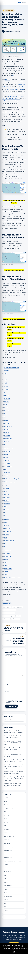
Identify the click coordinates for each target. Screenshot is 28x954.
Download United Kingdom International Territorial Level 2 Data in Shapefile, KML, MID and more (14, 778)
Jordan (6, 571)
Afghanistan (7, 556)
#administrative (6, 607)
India (5, 405)
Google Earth (7, 864)
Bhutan (6, 500)
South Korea (8, 466)
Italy (5, 414)
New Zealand (8, 442)
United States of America (11, 482)
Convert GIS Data (8, 808)
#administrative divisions (8, 613)
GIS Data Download (9, 836)
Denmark (6, 389)
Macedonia (7, 531)
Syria (5, 562)
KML (5, 875)
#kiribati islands (15, 619)
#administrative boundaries (9, 610)
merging (21, 89)
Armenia (6, 575)
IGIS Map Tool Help (9, 868)
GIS (5, 826)
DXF (5, 812)
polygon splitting (12, 89)
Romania (6, 534)
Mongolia (7, 435)
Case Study (6, 805)
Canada (6, 386)
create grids (19, 96)
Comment (8, 658)
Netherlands (8, 438)
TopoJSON (6, 910)
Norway (6, 494)
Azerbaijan (7, 528)
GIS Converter (7, 833)
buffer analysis (11, 96)
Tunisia (6, 476)
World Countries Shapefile (11, 367)
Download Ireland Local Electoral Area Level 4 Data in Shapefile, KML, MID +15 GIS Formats (13, 754)
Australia (6, 371)
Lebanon (6, 423)
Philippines (7, 451)
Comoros (7, 510)
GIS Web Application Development (12, 861)
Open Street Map (8, 885)
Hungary (6, 513)
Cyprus (6, 559)
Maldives (7, 497)
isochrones (5, 101)
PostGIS (6, 889)
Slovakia (6, 565)
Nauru (6, 547)
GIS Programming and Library (11, 847)
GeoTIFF (6, 822)
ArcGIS (5, 801)
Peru (5, 537)
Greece (6, 401)
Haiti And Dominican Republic (13, 578)
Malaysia (7, 429)
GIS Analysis (7, 829)
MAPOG (14, 59)
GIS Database (8, 10)
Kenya (6, 420)
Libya (5, 507)
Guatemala (7, 550)
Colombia (7, 503)
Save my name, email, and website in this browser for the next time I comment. (14, 701)
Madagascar (8, 426)
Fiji (4, 392)
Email (6, 684)
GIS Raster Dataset (9, 850)
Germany (7, 398)
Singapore (7, 460)
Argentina (6, 374)
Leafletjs (6, 882)
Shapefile (6, 899)
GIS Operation (7, 843)
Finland (6, 395)
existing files (20, 87)
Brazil (5, 383)
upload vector (13, 82)
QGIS (5, 892)
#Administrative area (17, 607)
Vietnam (6, 485)
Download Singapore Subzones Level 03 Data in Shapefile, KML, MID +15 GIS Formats (14, 766)
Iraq (5, 522)
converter (9, 94)
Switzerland (7, 473)
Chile (5, 491)
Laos (5, 516)
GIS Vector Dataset (9, 857)
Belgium (6, 380)
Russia (6, 457)
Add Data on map (8, 797)
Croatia (6, 488)
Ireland (6, 411)
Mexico (6, 432)
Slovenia (6, 544)
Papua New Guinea (9, 448)
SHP (5, 903)
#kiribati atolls (6, 619)
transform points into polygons (11, 98)
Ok (14, 951)
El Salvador (7, 553)
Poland (6, 454)
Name (7, 678)
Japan (6, 417)
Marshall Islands (9, 540)
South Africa (7, 463)
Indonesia (7, 408)
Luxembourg (8, 568)
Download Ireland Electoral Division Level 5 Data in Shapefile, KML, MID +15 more (13, 742)
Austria (6, 377)
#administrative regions (8, 616)
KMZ (5, 878)
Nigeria (6, 445)
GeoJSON (6, 815)
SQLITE (6, 906)
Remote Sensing (8, 896)
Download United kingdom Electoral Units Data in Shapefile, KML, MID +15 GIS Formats (13, 785)
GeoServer (6, 819)
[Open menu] (3, 2)
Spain (6, 469)
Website (7, 691)
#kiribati (18, 616)
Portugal (6, 525)
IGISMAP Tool (7, 871)
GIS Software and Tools (10, 854)
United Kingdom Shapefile (12, 479)
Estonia (6, 519)
